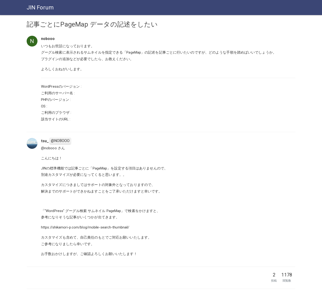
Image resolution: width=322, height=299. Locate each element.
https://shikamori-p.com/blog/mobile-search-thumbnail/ (85, 227)
